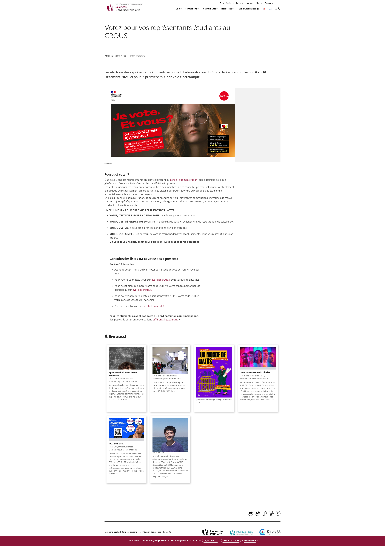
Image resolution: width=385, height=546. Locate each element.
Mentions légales (112, 532)
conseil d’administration (183, 179)
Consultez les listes (126, 259)
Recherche (226, 9)
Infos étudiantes (138, 55)
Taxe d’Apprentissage (248, 9)
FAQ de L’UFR (116, 443)
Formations (191, 9)
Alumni (259, 3)
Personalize (250, 540)
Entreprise (269, 3)
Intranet (250, 3)
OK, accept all (211, 540)
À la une (113, 378)
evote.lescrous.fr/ (142, 289)
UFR (178, 9)
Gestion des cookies (152, 532)
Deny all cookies (231, 540)
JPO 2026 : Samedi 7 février (255, 372)
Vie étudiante (209, 9)
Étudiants (240, 3)
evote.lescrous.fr (160, 279)
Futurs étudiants (227, 3)
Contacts (167, 532)
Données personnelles (131, 532)
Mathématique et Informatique (123, 381)
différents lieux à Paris (165, 319)
